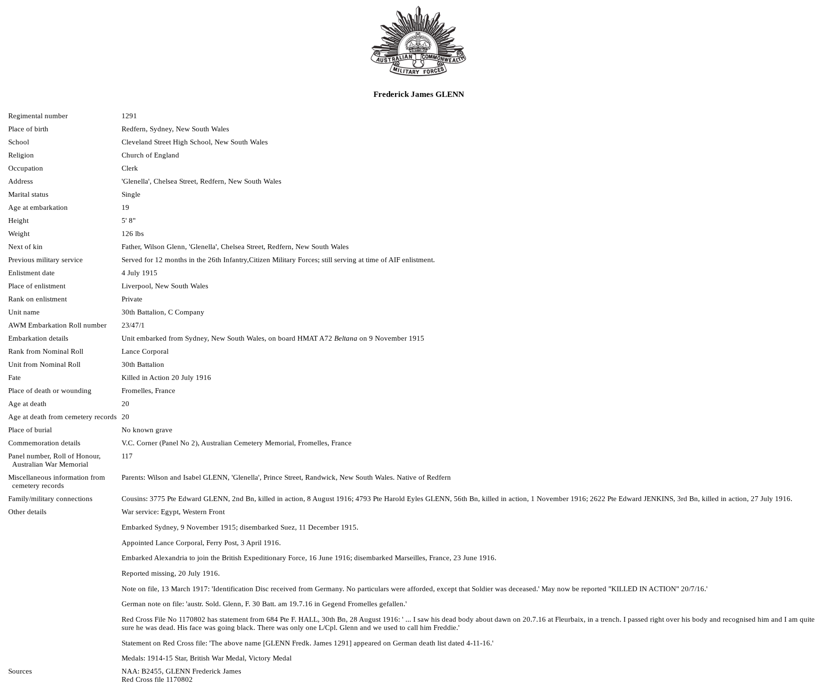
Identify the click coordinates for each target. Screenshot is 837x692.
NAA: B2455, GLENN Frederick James (181, 671)
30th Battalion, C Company (163, 312)
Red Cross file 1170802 (157, 679)
